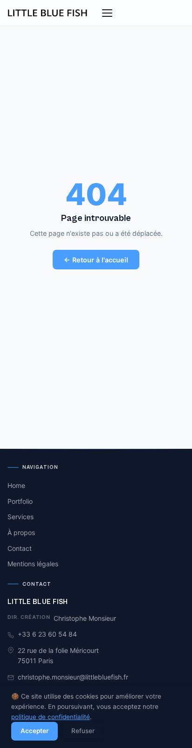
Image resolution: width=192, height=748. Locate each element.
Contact (19, 548)
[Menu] (107, 13)
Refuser (83, 730)
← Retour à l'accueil (96, 260)
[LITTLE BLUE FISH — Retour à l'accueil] (48, 13)
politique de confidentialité (50, 717)
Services (20, 517)
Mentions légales (32, 564)
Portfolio (20, 501)
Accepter (34, 730)
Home (16, 485)
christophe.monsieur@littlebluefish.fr (73, 677)
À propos (21, 532)
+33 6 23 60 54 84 (47, 634)
